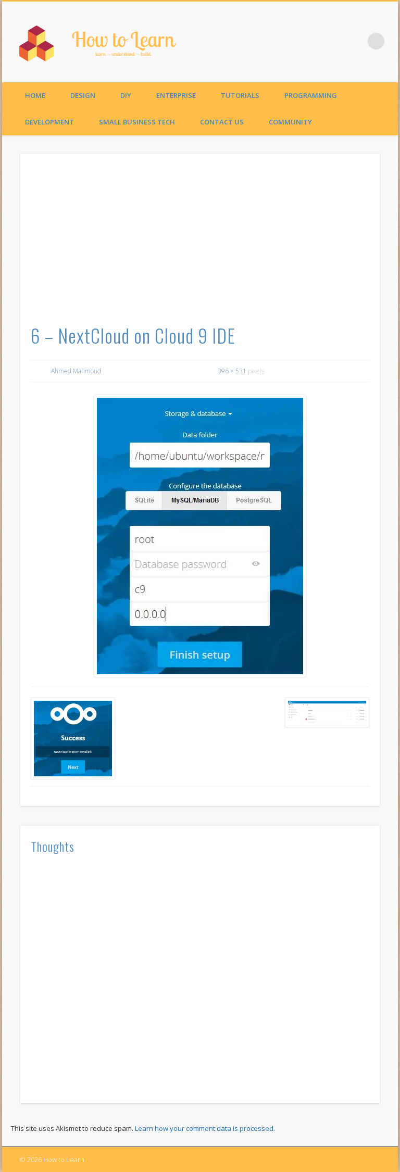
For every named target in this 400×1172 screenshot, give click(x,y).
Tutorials (240, 95)
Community (290, 122)
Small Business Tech (137, 122)
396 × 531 (232, 371)
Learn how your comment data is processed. (205, 1128)
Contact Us (222, 122)
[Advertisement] (200, 242)
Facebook (354, 41)
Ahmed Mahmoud (76, 371)
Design (82, 95)
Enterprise (176, 95)
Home (35, 95)
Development (49, 122)
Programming (310, 95)
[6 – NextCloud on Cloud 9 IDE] (200, 536)
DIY (125, 95)
